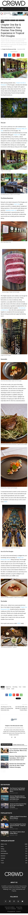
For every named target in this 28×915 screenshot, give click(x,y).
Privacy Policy (19, 907)
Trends (2, 22)
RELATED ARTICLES (6, 744)
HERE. (6, 501)
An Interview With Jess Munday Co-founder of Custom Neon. (21, 708)
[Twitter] (22, 901)
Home (2, 17)
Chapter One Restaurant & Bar (9, 49)
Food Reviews (21, 20)
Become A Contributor (11, 908)
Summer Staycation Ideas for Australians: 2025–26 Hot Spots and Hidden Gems (18, 758)
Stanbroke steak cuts (11, 210)
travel (13, 688)
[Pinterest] (14, 901)
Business (3, 767)
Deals (2, 760)
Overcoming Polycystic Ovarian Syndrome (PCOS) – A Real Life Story (18, 825)
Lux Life (8, 688)
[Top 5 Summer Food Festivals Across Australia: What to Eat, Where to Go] (5, 750)
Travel (6, 17)
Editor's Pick (13, 20)
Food (17, 20)
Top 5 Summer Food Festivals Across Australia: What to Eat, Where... (17, 790)
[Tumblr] (18, 901)
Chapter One (17, 134)
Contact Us (19, 908)
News (2, 846)
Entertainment (4, 853)
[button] (26, 9)
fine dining (15, 686)
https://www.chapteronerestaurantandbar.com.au (14, 727)
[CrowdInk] (14, 3)
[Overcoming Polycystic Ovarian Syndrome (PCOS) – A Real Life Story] (5, 826)
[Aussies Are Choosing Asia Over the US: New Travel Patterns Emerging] (5, 765)
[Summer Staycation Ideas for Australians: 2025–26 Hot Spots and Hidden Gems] (5, 758)
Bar (2, 752)
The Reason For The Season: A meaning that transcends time (7, 708)
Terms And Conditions (10, 907)
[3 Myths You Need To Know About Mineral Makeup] (5, 818)
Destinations (12, 17)
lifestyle (3, 688)
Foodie (24, 686)
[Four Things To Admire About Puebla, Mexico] (5, 833)
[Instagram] (15, 737)
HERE (18, 623)
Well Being (3, 851)
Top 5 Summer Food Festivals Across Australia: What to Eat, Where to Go (18, 750)
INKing (2, 848)
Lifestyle (3, 858)
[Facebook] (12, 737)
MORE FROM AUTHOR (18, 744)
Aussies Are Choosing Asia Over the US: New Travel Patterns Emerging (17, 765)
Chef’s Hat (16, 204)
